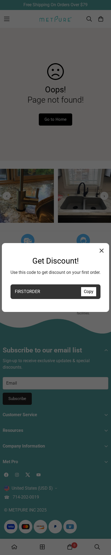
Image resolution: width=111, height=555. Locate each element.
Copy (88, 291)
